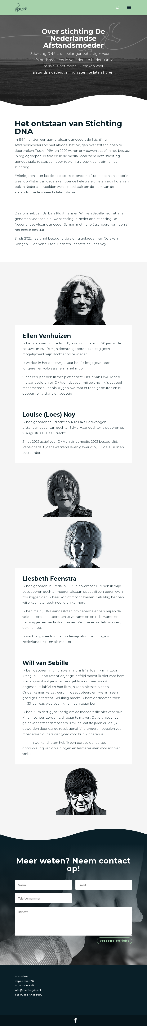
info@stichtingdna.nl (28, 990)
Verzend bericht (114, 940)
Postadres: (22, 976)
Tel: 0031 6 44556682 (28, 994)
